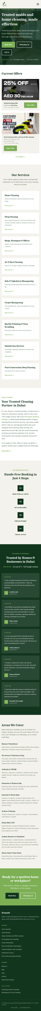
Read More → (6, 451)
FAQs (3, 973)
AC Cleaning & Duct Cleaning (10, 939)
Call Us (6, 52)
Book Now (8, 45)
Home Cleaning (6, 929)
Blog (3, 970)
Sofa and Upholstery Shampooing (11, 946)
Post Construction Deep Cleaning (11, 956)
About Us (4, 966)
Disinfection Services (8, 953)
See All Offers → (20, 157)
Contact (4, 976)
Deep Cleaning (6, 932)
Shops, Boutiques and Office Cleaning (12, 936)
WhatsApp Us (24, 45)
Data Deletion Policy (25, 1007)
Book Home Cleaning (8, 980)
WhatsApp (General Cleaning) (10, 989)
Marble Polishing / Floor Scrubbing (12, 949)
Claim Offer (31, 105)
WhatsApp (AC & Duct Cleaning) (11, 992)
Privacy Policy (14, 1007)
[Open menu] (37, 4)
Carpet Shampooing (7, 943)
